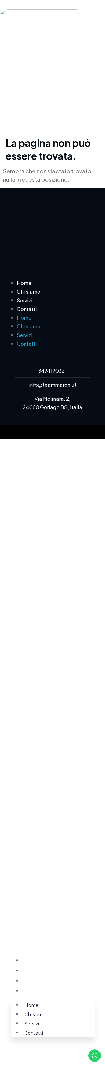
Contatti (27, 309)
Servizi (24, 300)
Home (24, 283)
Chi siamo (28, 291)
